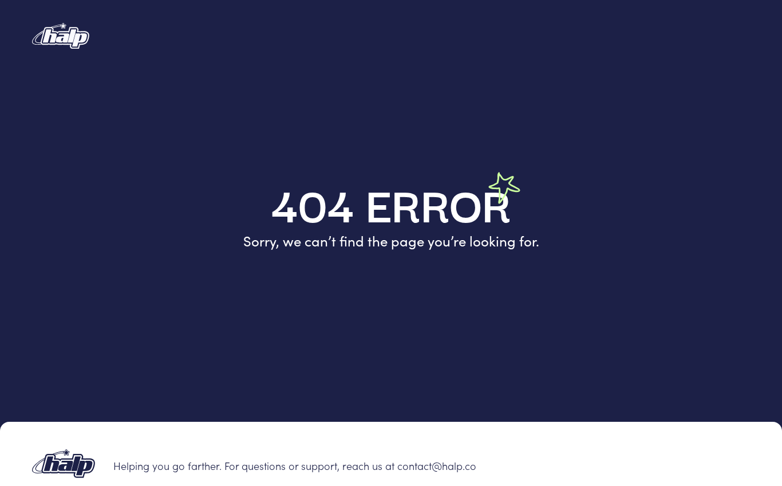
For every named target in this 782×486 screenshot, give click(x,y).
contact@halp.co (436, 465)
